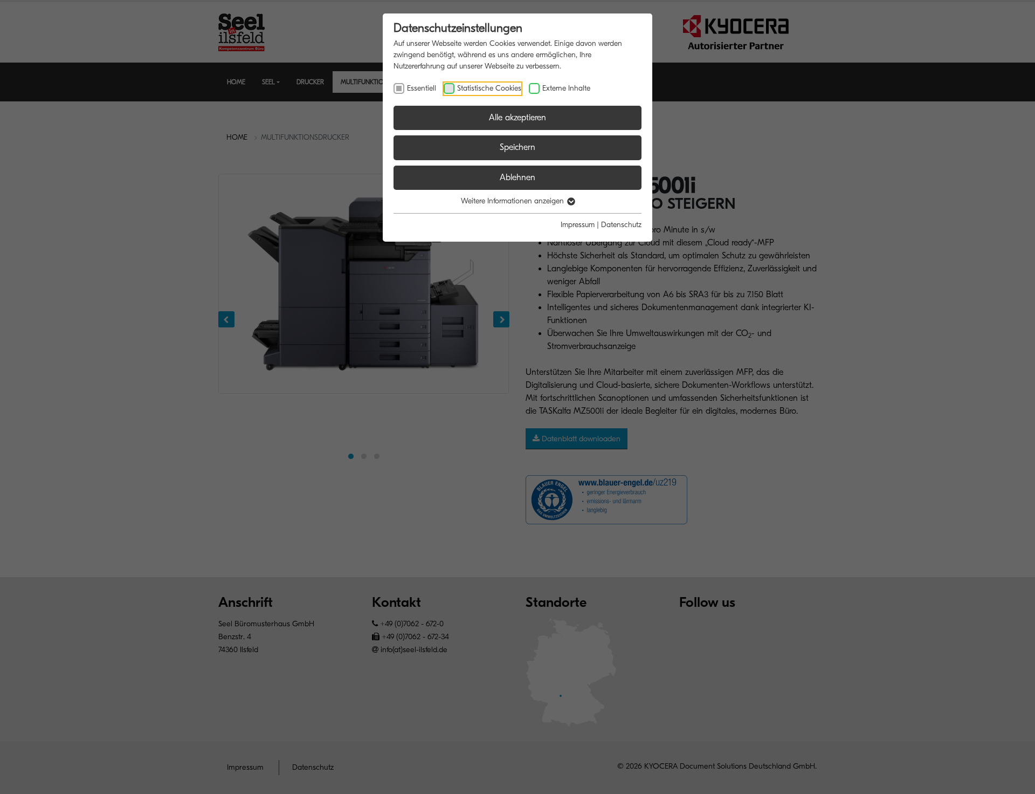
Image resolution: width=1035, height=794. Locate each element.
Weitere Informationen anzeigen (513, 201)
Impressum (578, 224)
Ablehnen (517, 177)
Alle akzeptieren (517, 117)
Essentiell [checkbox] (421, 88)
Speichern (517, 147)
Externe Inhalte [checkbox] (566, 88)
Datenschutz (621, 224)
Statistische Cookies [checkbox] (489, 88)
